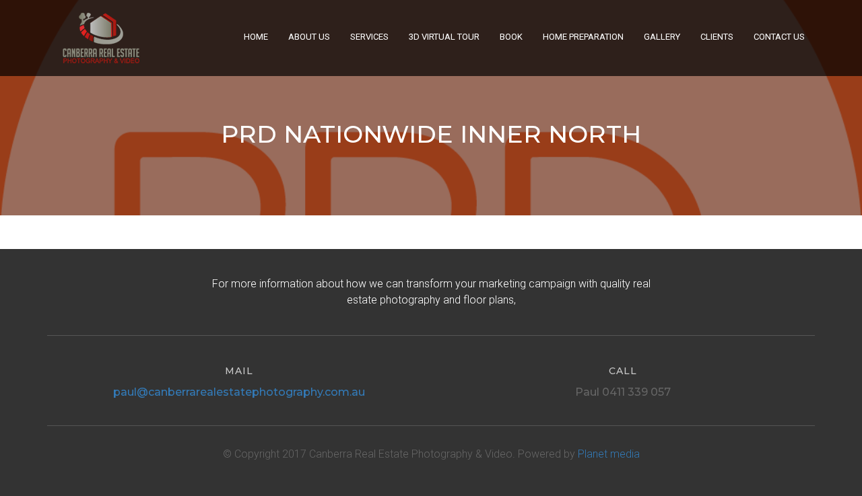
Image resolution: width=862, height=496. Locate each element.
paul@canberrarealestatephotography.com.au (239, 392)
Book (511, 37)
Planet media (609, 454)
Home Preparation (583, 37)
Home (256, 37)
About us (309, 37)
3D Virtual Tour (444, 37)
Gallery (662, 37)
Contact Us (779, 37)
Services (369, 37)
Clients (716, 37)
